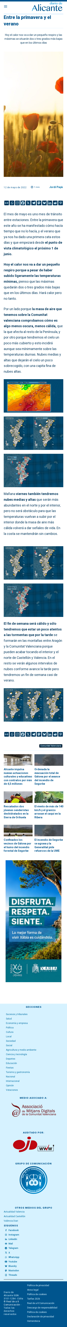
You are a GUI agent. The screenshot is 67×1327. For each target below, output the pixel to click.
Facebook (14, 1230)
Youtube (13, 1261)
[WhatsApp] (6, 1257)
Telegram (13, 1248)
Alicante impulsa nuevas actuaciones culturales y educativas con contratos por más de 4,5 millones (18, 776)
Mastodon (14, 1270)
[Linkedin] (49, 203)
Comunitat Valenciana (50, 746)
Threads (13, 1275)
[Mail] (6, 1244)
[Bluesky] (44, 203)
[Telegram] (33, 203)
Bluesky (13, 1266)
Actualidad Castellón (14, 1216)
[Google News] (6, 203)
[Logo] (47, 7)
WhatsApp (14, 1257)
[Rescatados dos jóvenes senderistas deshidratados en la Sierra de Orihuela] (18, 797)
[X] (28, 203)
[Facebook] (22, 203)
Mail (11, 1243)
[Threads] (6, 1275)
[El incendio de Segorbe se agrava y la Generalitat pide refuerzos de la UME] (48, 830)
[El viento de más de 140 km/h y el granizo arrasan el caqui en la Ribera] (48, 797)
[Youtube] (6, 1262)
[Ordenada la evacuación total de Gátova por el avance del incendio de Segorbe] (48, 760)
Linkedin (13, 1239)
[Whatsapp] (12, 203)
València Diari (11, 1221)
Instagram (14, 1234)
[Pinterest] (60, 203)
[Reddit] (55, 203)
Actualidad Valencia (14, 1211)
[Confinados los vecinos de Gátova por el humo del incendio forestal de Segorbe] (18, 830)
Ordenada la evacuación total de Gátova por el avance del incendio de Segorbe (47, 776)
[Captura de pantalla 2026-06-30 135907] (33, 921)
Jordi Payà (56, 187)
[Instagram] (17, 203)
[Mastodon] (39, 203)
